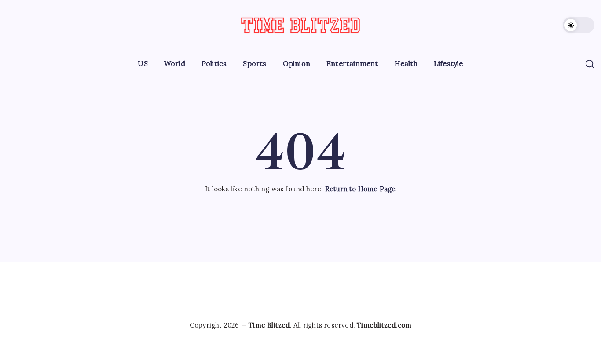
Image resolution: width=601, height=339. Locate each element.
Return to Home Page (360, 189)
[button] (578, 25)
